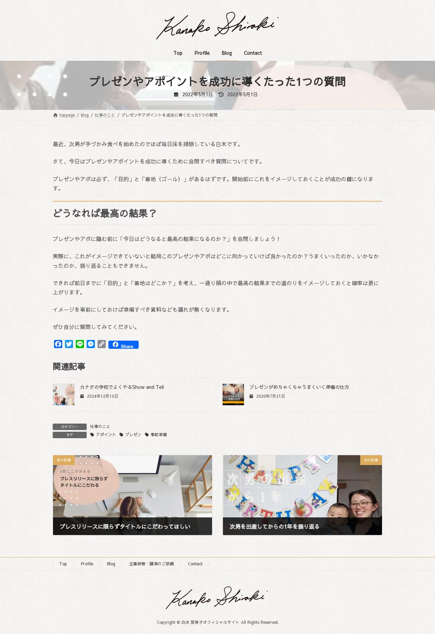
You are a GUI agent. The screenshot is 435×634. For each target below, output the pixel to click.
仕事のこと (100, 426)
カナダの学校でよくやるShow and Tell (122, 386)
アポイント (106, 434)
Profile (87, 563)
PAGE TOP (418, 608)
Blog (111, 563)
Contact (195, 563)
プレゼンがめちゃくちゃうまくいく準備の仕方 (299, 386)
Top (63, 563)
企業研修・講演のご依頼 (151, 563)
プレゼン (133, 434)
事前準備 (159, 434)
